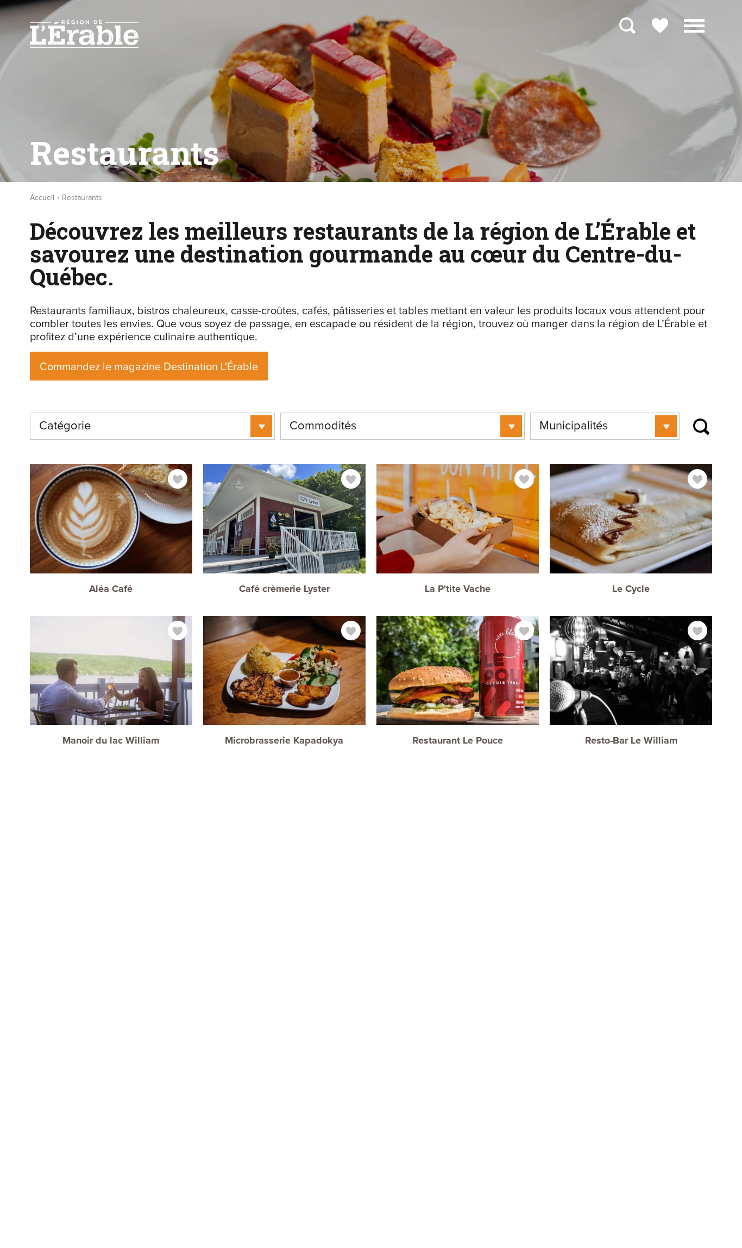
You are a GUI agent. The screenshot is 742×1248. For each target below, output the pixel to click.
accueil (42, 198)
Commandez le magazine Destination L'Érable (149, 366)
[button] (694, 24)
